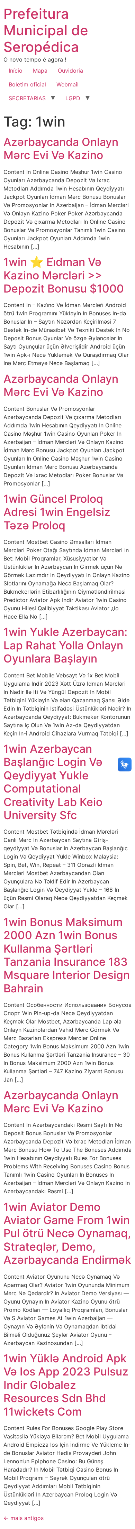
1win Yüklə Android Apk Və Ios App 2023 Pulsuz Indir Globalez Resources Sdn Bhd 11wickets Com (65, 1385)
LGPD (72, 98)
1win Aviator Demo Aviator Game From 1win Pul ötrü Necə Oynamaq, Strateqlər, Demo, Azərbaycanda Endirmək (67, 1233)
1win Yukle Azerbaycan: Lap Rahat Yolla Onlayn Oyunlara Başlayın (65, 645)
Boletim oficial (27, 84)
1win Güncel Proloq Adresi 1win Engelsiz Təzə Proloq (56, 512)
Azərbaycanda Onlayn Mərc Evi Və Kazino (60, 148)
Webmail (67, 84)
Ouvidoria (70, 70)
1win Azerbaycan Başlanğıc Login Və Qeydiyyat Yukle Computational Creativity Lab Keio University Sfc (52, 782)
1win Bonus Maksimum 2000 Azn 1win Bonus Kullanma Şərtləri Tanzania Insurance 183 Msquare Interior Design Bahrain (66, 955)
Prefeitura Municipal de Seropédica (45, 30)
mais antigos (23, 1517)
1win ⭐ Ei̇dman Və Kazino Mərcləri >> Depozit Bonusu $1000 (63, 275)
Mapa (40, 70)
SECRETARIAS (27, 98)
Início (15, 70)
